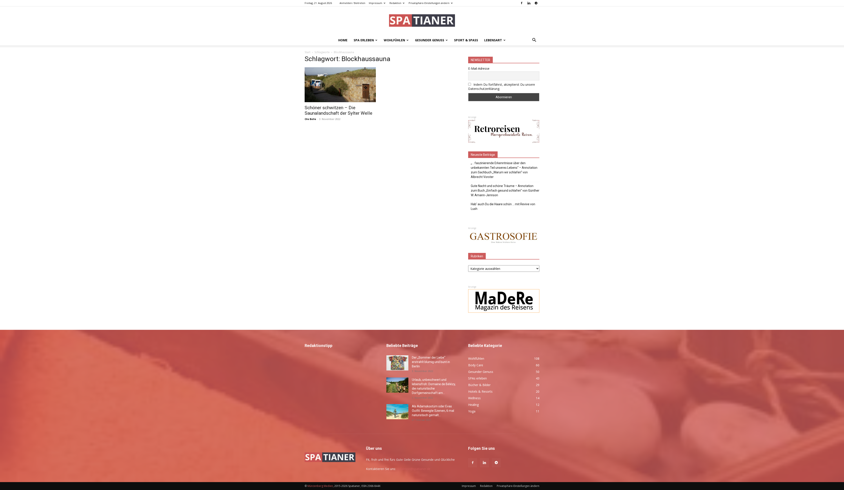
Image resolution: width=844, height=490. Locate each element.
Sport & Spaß (466, 40)
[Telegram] (536, 3)
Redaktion (395, 3)
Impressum (375, 3)
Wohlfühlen (394, 40)
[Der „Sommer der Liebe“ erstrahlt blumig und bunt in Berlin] (397, 362)
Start (307, 52)
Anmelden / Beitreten (352, 3)
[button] (534, 40)
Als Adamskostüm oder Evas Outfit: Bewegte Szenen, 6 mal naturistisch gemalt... (433, 411)
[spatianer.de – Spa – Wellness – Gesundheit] (422, 21)
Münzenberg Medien (320, 486)
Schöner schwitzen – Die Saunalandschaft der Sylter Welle (338, 110)
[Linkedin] (529, 3)
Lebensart (493, 40)
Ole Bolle (310, 119)
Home (342, 40)
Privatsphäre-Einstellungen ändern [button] (429, 3)
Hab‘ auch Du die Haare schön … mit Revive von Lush (503, 206)
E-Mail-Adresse (478, 68)
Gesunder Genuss (429, 40)
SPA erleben (364, 40)
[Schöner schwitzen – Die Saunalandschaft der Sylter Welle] (340, 84)
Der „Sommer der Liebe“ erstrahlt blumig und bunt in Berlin (431, 362)
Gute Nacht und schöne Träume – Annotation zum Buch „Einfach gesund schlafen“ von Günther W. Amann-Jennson (505, 190)
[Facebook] (521, 3)
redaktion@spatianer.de (413, 469)
